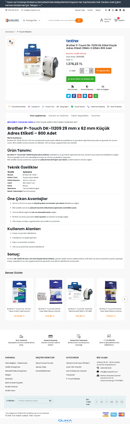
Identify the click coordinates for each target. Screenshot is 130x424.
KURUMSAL (10, 357)
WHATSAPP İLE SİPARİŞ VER (82, 79)
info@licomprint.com (109, 372)
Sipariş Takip (80, 10)
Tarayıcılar (70, 375)
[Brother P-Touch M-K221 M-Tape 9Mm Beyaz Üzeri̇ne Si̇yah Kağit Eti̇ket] (49, 292)
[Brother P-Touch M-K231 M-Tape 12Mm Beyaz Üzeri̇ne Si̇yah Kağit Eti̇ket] (110, 292)
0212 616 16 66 (105, 368)
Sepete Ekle (104, 70)
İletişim (98, 10)
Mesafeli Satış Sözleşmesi (16, 371)
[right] (124, 299)
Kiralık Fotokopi (11, 386)
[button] (119, 20)
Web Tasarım (34, 415)
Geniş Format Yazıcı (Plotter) (78, 363)
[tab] (38, 116)
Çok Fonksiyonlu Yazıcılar (76, 371)
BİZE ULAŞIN (102, 357)
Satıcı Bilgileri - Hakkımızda (16, 363)
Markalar (9, 379)
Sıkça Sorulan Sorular (44, 363)
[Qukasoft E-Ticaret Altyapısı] (65, 421)
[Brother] (72, 40)
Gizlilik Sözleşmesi (12, 367)
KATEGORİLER (72, 357)
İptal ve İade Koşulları (14, 382)
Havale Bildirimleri (43, 371)
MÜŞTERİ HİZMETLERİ (45, 357)
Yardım (90, 10)
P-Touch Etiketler (73, 379)
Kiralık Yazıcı (10, 390)
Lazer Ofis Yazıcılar (74, 367)
